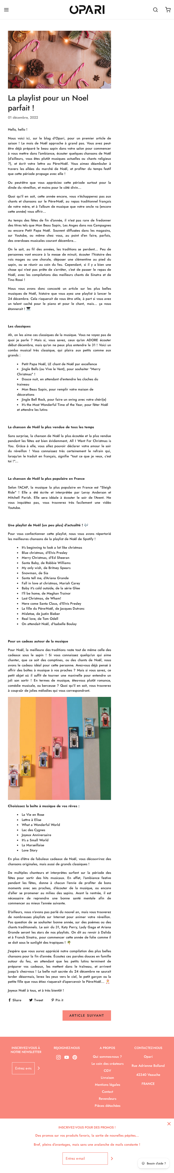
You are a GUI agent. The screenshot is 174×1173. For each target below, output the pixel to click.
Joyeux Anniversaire (36, 834)
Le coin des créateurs (107, 1063)
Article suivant (86, 1015)
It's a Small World (35, 840)
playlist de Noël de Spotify (73, 538)
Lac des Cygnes (33, 829)
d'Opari (58, 138)
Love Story (29, 850)
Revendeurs (107, 1098)
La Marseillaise (33, 845)
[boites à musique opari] (59, 748)
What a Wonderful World (41, 824)
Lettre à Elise (31, 819)
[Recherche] (155, 9)
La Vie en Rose (33, 814)
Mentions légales (107, 1084)
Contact (107, 1091)
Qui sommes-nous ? (107, 1056)
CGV (107, 1070)
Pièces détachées (107, 1105)
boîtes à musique (36, 670)
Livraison (107, 1077)
